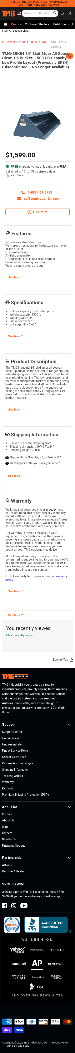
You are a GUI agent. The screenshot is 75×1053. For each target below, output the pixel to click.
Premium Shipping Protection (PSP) (25, 795)
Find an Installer (12, 744)
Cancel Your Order (14, 757)
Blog (5, 827)
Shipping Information (15, 770)
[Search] (53, 11)
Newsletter (9, 839)
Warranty (8, 782)
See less (15, 277)
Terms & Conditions (17, 1046)
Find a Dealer (10, 738)
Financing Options (13, 846)
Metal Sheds (61, 24)
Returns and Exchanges (17, 763)
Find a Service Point (15, 751)
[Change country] (19, 13)
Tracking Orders (12, 776)
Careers (7, 833)
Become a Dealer (13, 871)
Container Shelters (37, 24)
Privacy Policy (59, 1043)
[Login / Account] (69, 13)
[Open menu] (5, 24)
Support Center (12, 732)
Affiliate (7, 865)
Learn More (16, 175)
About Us (8, 820)
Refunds (7, 788)
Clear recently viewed (20, 635)
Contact (7, 814)
